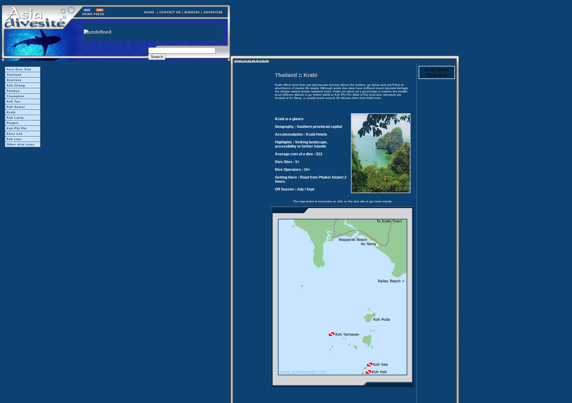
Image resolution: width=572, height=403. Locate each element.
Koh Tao (13, 101)
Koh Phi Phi (17, 128)
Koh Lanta (15, 117)
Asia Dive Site (19, 69)
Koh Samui (16, 106)
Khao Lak (15, 133)
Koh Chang (16, 85)
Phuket (12, 123)
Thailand (14, 74)
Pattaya (13, 90)
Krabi (11, 112)
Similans (14, 80)
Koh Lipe (14, 139)
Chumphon (15, 96)
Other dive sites (21, 144)
